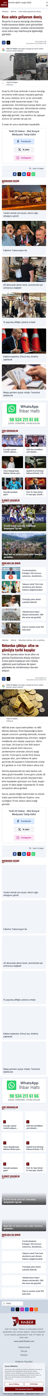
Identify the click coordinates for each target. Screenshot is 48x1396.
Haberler (5, 11)
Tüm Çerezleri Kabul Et (24, 1389)
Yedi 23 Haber (12, 83)
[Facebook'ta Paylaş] (4, 42)
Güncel (13, 11)
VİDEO (8, 1303)
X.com (26, 149)
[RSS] (36, 1309)
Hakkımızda (24, 1347)
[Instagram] (22, 1309)
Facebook (26, 141)
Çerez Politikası (14, 1384)
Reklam (24, 1355)
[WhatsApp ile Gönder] (33, 174)
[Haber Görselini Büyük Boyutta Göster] (24, 66)
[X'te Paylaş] (8, 42)
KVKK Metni (34, 1384)
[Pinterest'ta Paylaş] (29, 174)
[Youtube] (31, 1309)
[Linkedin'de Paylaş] (24, 174)
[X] (17, 1309)
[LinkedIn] (27, 1309)
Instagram (26, 158)
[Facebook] (13, 1309)
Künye (24, 1351)
